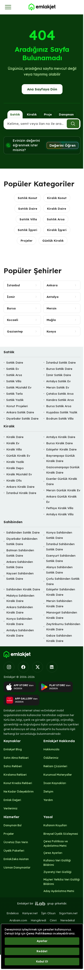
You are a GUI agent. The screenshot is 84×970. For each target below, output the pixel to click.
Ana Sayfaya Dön (42, 89)
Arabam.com (18, 920)
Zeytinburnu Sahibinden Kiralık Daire (63, 626)
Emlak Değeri (12, 800)
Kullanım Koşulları (55, 825)
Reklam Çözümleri (55, 766)
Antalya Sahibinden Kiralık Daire (20, 633)
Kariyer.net (30, 913)
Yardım (48, 800)
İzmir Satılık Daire (58, 375)
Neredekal (67, 920)
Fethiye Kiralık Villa (59, 508)
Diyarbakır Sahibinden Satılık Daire (21, 541)
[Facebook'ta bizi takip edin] (23, 667)
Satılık (15, 114)
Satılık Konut (27, 198)
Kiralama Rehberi (15, 774)
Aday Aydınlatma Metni (58, 891)
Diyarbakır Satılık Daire (22, 418)
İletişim (48, 791)
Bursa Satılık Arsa (58, 406)
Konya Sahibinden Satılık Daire (59, 535)
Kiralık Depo (15, 468)
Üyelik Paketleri (14, 850)
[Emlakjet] (17, 654)
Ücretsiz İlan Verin (16, 842)
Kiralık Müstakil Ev (19, 474)
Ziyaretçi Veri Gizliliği (57, 872)
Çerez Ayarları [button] (52, 852)
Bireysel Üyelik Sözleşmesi (60, 833)
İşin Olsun (48, 913)
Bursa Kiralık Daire (59, 443)
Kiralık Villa (14, 449)
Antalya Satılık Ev (58, 381)
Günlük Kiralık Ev (18, 455)
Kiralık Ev (12, 443)
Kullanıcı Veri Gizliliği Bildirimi (57, 862)
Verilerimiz (10, 808)
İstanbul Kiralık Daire (21, 493)
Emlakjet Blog (13, 749)
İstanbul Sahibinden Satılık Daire (60, 546)
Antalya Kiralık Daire (60, 437)
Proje (48, 114)
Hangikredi (38, 920)
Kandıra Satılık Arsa (60, 400)
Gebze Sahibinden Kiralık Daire (59, 638)
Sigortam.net (68, 913)
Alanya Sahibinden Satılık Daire (59, 570)
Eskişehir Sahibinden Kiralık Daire (60, 592)
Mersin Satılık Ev (57, 387)
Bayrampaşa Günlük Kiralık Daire (60, 458)
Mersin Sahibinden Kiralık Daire (59, 603)
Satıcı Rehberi (13, 766)
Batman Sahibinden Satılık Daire (20, 553)
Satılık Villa (28, 219)
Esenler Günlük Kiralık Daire (61, 481)
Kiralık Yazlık (15, 462)
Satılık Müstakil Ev (18, 387)
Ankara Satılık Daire (20, 412)
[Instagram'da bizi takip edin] (9, 667)
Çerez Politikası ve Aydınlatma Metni (55, 843)
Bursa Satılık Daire (59, 369)
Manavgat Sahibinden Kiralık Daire (61, 615)
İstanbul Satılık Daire (61, 362)
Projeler (26, 240)
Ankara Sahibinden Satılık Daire (19, 564)
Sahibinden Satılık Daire (23, 532)
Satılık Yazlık (15, 400)
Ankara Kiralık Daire (20, 486)
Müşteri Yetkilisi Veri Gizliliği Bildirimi (61, 882)
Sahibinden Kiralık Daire (23, 589)
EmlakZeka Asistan (16, 859)
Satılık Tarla (14, 394)
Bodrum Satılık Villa (59, 418)
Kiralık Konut (57, 198)
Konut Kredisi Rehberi (18, 783)
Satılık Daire (27, 208)
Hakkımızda (51, 749)
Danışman (66, 114)
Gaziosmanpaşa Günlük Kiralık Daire (63, 469)
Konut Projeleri (17, 406)
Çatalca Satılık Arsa (59, 394)
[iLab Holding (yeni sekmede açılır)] (40, 903)
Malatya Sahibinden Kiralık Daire (20, 598)
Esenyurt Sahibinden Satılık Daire (60, 558)
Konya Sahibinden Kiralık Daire (19, 621)
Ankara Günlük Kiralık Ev (61, 499)
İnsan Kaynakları (54, 783)
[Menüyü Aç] (8, 7)
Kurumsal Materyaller (57, 774)
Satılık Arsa (56, 219)
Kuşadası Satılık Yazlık (61, 412)
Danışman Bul (13, 825)
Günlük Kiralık (53, 240)
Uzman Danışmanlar (17, 867)
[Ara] (73, 123)
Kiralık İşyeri (57, 230)
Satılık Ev (12, 369)
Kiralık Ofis (14, 480)
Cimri (53, 920)
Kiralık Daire (56, 208)
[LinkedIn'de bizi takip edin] (52, 667)
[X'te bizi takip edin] (37, 667)
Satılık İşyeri (27, 230)
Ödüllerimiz (50, 757)
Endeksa (12, 913)
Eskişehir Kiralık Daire (61, 449)
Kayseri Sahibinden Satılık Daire (20, 576)
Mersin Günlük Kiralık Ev (63, 490)
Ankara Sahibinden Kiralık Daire (19, 610)
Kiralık (32, 114)
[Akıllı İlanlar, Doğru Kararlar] (41, 7)
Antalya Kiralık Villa (59, 514)
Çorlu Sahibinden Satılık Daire (63, 581)
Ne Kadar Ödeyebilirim (19, 791)
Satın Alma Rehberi (16, 757)
